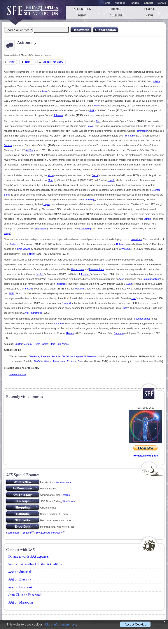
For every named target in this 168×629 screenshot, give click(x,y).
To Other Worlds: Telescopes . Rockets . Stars (59, 361)
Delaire (120, 244)
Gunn (129, 283)
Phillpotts (60, 283)
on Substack (20, 571)
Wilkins (156, 81)
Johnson (58, 115)
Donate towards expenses (28, 556)
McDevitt (79, 288)
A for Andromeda (33, 312)
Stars (52, 344)
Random (135, 3)
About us (120, 3)
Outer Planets (41, 344)
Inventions (136, 239)
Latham (147, 218)
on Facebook (20, 587)
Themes (115, 9)
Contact (148, 3)
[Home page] (33, 13)
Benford (40, 274)
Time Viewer (23, 249)
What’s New (69, 501)
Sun (59, 344)
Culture (116, 15)
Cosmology (89, 199)
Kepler (45, 91)
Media (82, 15)
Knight (7, 233)
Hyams (70, 333)
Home (106, 3)
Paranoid (66, 303)
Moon (97, 105)
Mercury (27, 344)
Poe (98, 121)
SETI (11, 293)
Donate (162, 3)
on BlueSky (19, 579)
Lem (133, 298)
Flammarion (142, 130)
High (31, 253)
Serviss (8, 145)
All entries (82, 9)
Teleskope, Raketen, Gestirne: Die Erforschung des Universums (62, 356)
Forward (85, 274)
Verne (95, 175)
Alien (121, 279)
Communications (151, 279)
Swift (91, 110)
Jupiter (18, 344)
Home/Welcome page (145, 455)
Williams (125, 249)
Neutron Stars (96, 269)
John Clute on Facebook (25, 594)
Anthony (14, 244)
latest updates (63, 482)
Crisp (124, 308)
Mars (50, 180)
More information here (60, 624)
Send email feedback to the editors (35, 564)
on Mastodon (20, 602)
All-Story (30, 150)
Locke (90, 126)
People (149, 9)
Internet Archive (17, 374)
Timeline (65, 495)
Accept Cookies (135, 624)
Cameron (119, 333)
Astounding (41, 228)
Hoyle (47, 204)
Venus (65, 344)
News (150, 15)
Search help (12, 532)
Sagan (28, 288)
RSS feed (26, 532)
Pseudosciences (141, 318)
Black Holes (77, 269)
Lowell (111, 180)
